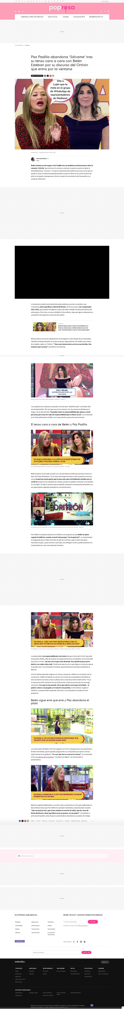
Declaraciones (60, 821)
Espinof (45, 974)
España (38, 821)
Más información (72, 1007)
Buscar (22, 11)
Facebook (101, 11)
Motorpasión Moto (75, 974)
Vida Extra (31, 974)
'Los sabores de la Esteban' (44, 757)
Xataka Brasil (18, 995)
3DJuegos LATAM (33, 992)
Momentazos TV (96, 17)
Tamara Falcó (35, 929)
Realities (17, 922)
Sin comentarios (38, 75)
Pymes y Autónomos (103, 974)
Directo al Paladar (61, 971)
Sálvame (85, 821)
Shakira (17, 929)
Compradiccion (88, 976)
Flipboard (50, 76)
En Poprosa (60, 323)
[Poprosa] (62, 8)
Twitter (105, 11)
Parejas (50, 925)
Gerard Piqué (51, 929)
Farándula (67, 821)
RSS (84, 941)
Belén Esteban (76, 821)
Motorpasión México (76, 992)
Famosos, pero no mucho (32, 17)
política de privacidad (83, 925)
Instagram (108, 11)
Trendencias (87, 971)
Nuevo (19, 11)
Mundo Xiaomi (18, 982)
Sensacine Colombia (48, 995)
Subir (103, 962)
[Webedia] (20, 962)
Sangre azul (34, 922)
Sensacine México (47, 992)
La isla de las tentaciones (51, 933)
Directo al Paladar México (61, 993)
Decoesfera (87, 974)
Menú (15, 11)
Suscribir (93, 921)
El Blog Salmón (102, 971)
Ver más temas (19, 941)
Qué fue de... (53, 17)
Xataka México (18, 992)
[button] (42, 158)
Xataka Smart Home (20, 979)
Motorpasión (74, 971)
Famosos (27, 45)
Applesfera (18, 976)
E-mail (53, 76)
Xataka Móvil (18, 974)
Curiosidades (19, 925)
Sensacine (45, 971)
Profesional (52, 821)
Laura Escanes (35, 932)
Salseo (66, 17)
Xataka (17, 971)
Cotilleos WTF (79, 17)
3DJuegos (31, 971)
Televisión (44, 821)
